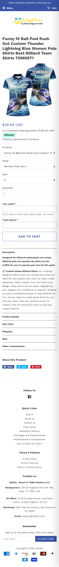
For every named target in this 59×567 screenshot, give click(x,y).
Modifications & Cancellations (29, 439)
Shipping (7, 139)
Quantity (7, 187)
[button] (29, 252)
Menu (9, 8)
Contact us (29, 422)
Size (4, 174)
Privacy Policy (29, 459)
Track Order (29, 427)
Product (7, 147)
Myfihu (39, 548)
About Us (29, 418)
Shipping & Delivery (29, 431)
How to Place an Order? (29, 443)
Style (5, 160)
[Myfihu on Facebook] (29, 397)
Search (29, 414)
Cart (54, 8)
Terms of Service (29, 463)
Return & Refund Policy (29, 467)
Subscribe (46, 538)
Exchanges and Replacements (29, 435)
